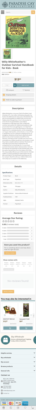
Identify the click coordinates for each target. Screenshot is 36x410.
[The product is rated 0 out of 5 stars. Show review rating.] (13, 323)
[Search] (33, 12)
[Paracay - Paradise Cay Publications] (18, 4)
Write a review (17, 72)
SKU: (3, 74)
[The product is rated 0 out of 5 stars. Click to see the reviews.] (5, 72)
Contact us (6, 393)
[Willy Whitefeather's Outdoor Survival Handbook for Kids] (18, 32)
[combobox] (20, 12)
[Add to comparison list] (5, 315)
